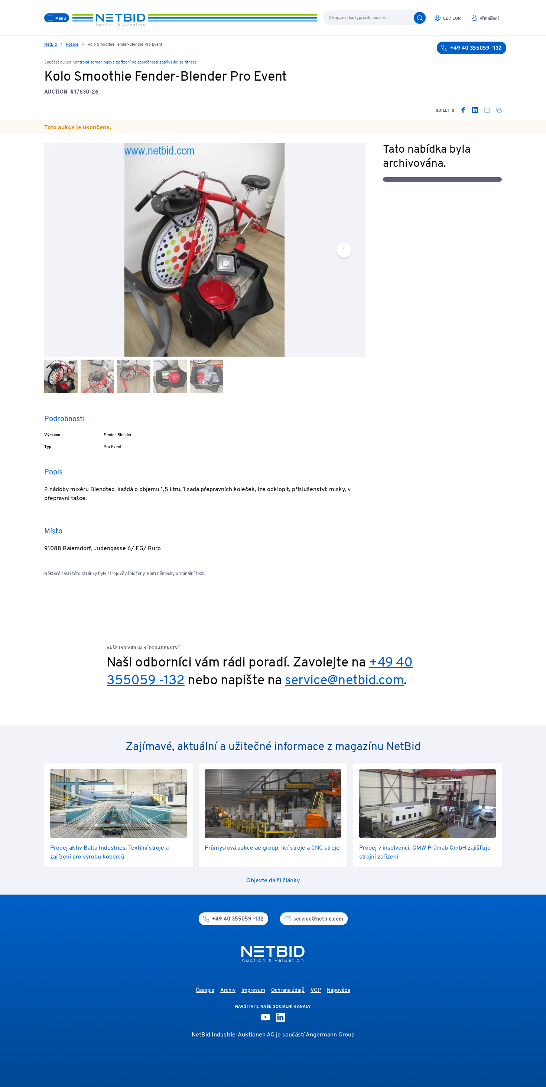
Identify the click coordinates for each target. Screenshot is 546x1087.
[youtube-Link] (265, 1017)
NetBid (50, 44)
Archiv (227, 990)
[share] (499, 110)
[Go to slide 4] (170, 376)
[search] (420, 18)
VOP (316, 990)
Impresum (253, 990)
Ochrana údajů (288, 990)
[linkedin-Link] (280, 1017)
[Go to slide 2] (97, 376)
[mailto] (487, 110)
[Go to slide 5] (206, 376)
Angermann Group (330, 1035)
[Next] (344, 250)
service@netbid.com (344, 680)
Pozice (72, 44)
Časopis (205, 990)
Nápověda (338, 990)
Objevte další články (273, 881)
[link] (463, 110)
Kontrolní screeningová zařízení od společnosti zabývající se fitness (134, 62)
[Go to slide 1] (61, 376)
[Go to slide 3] (133, 376)
